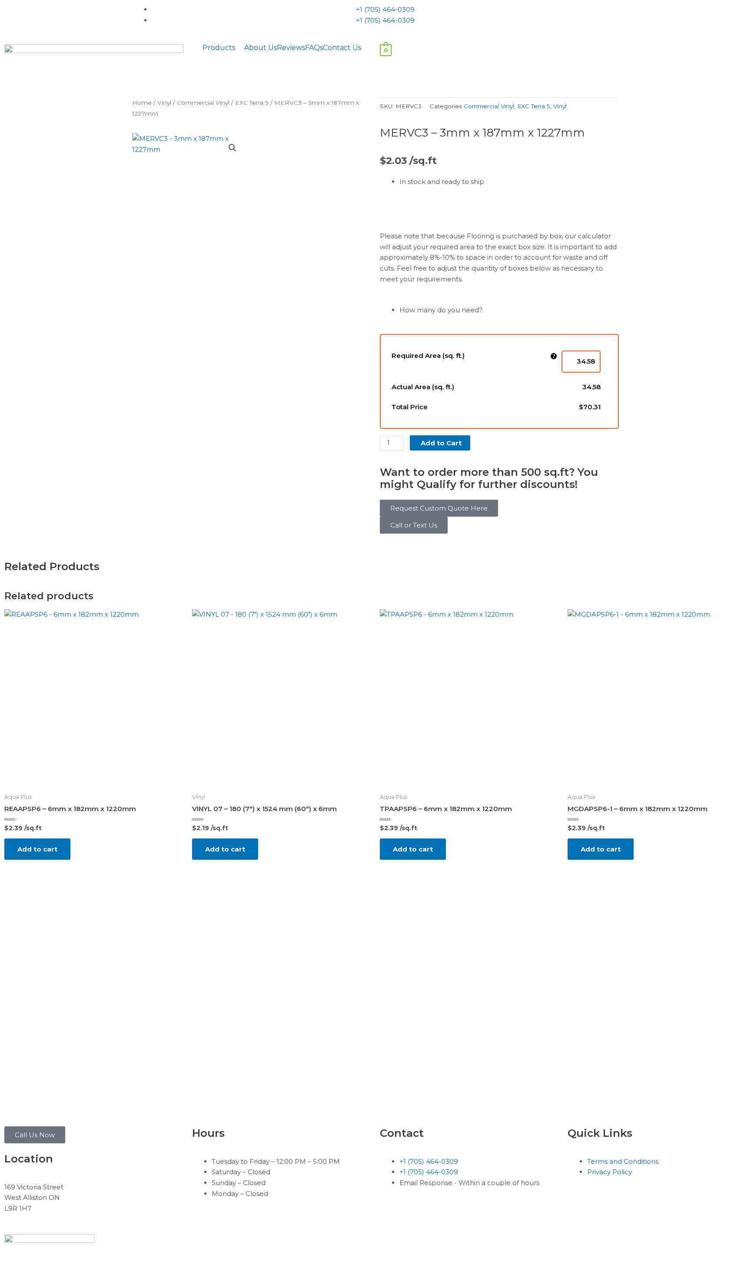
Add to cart (37, 849)
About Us (260, 47)
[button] (223, 47)
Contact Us (342, 47)
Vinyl (164, 102)
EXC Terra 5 (252, 102)
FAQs (314, 47)
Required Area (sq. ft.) (428, 355)
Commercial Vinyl (203, 102)
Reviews (291, 47)
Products (219, 47)
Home (142, 102)
